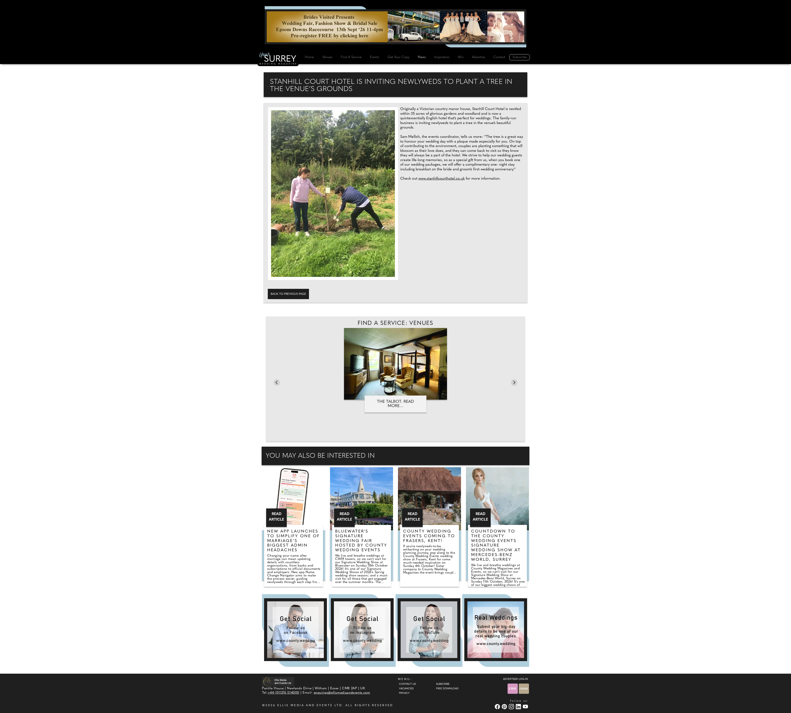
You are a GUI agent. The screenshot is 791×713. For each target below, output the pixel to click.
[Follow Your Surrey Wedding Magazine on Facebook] (295, 629)
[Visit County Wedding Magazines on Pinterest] (505, 706)
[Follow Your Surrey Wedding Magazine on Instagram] (362, 629)
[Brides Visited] (395, 26)
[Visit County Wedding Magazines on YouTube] (526, 706)
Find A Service (351, 57)
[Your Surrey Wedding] (278, 59)
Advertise (478, 57)
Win (460, 57)
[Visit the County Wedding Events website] (513, 688)
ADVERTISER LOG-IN (515, 679)
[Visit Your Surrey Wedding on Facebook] (498, 706)
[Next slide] (514, 382)
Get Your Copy (398, 57)
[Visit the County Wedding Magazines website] (524, 688)
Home (309, 57)
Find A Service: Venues (395, 323)
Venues (327, 57)
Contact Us (407, 684)
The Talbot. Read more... (395, 404)
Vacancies (406, 688)
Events (374, 57)
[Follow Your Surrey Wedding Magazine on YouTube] (429, 629)
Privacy (404, 693)
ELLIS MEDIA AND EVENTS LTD (309, 705)
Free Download (447, 688)
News (422, 57)
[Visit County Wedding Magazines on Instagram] (512, 706)
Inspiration (441, 57)
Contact (499, 57)
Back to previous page (288, 294)
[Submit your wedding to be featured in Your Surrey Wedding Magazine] (495, 629)
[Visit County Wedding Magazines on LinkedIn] (519, 706)
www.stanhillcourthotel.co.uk (441, 179)
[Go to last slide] (277, 382)
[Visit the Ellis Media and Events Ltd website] (278, 681)
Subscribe (520, 57)
